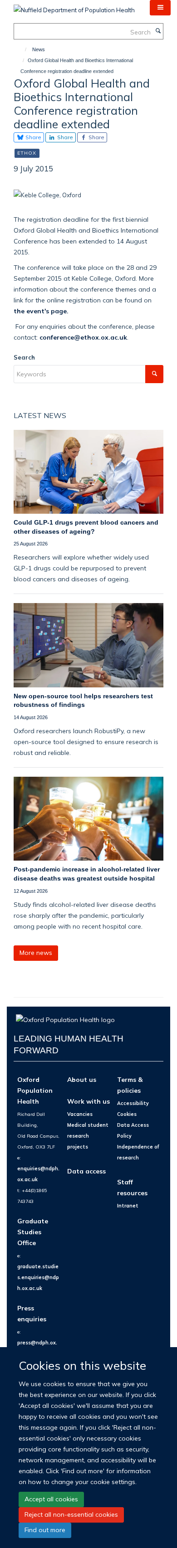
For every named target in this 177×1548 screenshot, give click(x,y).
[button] (160, 7)
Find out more (45, 1530)
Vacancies (80, 1114)
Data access (86, 1171)
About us (81, 1079)
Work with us (88, 1101)
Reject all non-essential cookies (71, 1514)
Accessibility (133, 1103)
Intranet (127, 1205)
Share (32, 137)
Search (24, 357)
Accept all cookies (51, 1499)
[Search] (158, 31)
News (38, 49)
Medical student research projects (87, 1136)
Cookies (127, 1114)
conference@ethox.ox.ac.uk (83, 337)
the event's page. (41, 311)
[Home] (21, 49)
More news (36, 953)
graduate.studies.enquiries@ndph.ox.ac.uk (38, 1277)
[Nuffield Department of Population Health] (74, 6)
